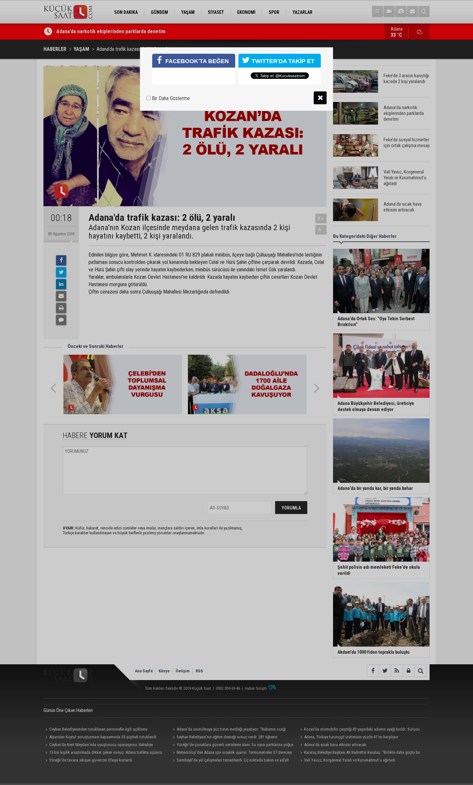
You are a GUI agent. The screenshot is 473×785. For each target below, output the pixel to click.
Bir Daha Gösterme (170, 98)
